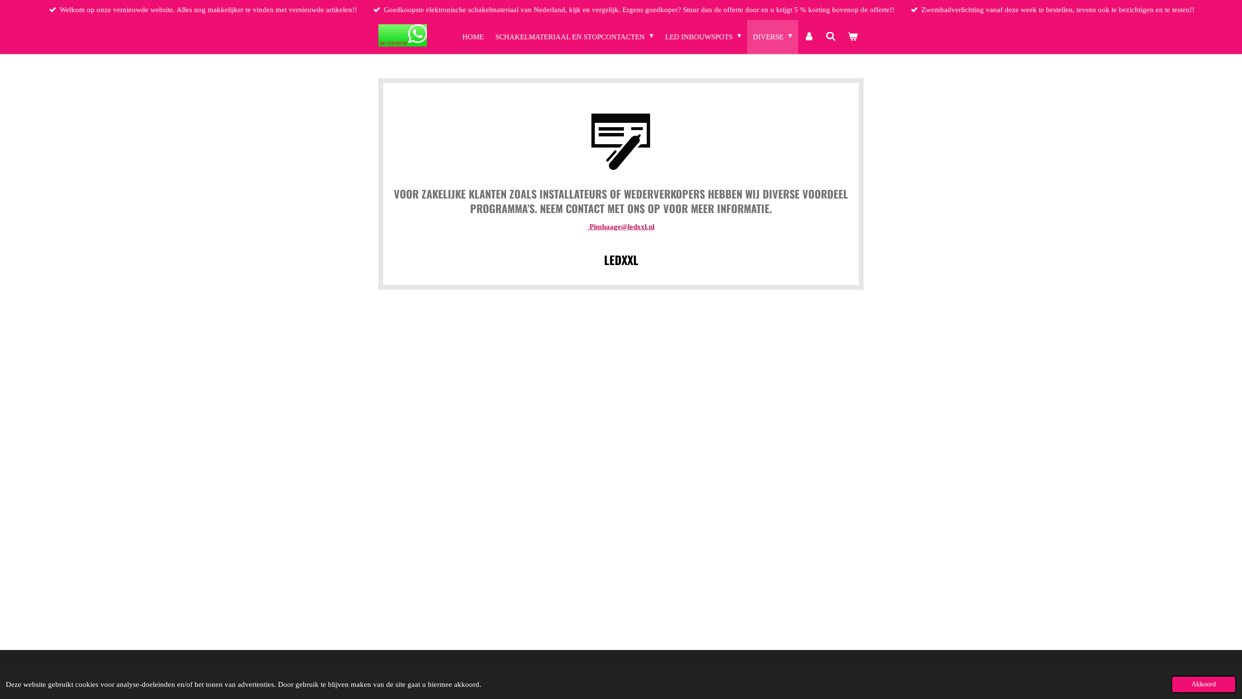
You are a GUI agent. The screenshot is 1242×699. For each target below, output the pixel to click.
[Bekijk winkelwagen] (853, 37)
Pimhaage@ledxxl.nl (621, 227)
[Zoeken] (831, 37)
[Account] (809, 37)
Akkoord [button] (1204, 684)
